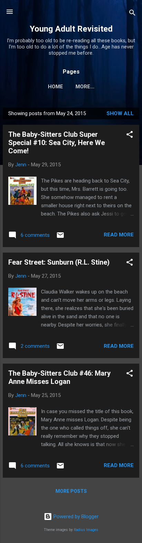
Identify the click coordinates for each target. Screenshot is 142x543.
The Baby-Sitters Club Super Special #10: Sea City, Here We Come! (56, 142)
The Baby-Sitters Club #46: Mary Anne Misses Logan (59, 377)
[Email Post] (60, 237)
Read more (119, 235)
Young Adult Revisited (71, 29)
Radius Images (86, 530)
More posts (71, 491)
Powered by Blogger (75, 516)
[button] (129, 135)
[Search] (132, 13)
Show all (120, 113)
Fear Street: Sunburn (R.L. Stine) (59, 262)
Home (55, 87)
